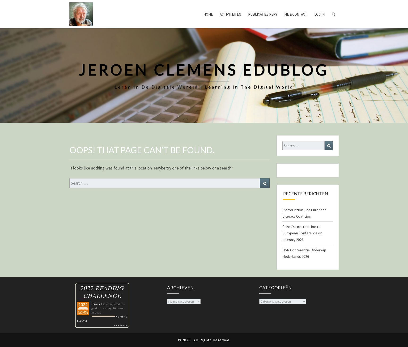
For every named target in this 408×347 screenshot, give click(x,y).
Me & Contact (295, 14)
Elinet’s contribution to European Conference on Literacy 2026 (302, 233)
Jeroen (95, 304)
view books (120, 325)
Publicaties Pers (262, 14)
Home (208, 14)
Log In (319, 14)
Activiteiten (230, 14)
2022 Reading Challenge (102, 292)
